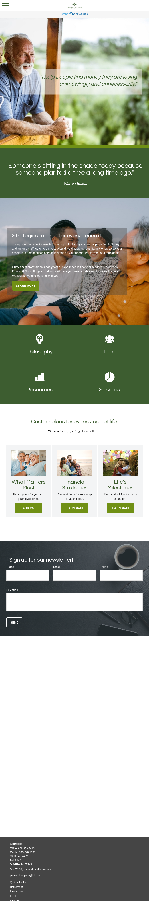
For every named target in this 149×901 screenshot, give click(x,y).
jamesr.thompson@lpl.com (25, 875)
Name (10, 567)
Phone (104, 567)
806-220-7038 (27, 852)
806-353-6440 (26, 848)
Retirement (16, 887)
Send (14, 622)
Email (57, 567)
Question (12, 590)
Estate (13, 896)
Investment (16, 891)
